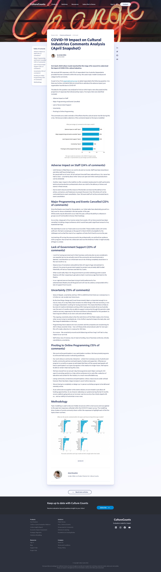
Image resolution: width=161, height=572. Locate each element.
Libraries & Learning (63, 530)
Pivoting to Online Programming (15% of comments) (39, 77)
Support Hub (33, 548)
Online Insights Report (36, 527)
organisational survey (70, 81)
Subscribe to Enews (89, 4)
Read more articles (81, 492)
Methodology (38, 82)
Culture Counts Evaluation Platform (40, 524)
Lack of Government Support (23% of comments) (39, 66)
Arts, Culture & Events (64, 524)
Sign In (113, 4)
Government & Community (65, 527)
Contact (125, 4)
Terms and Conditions (64, 545)
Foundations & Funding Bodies (66, 532)
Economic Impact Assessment (38, 530)
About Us (60, 542)
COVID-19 (80, 461)
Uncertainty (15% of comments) (39, 72)
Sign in (32, 542)
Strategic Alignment (36, 532)
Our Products (34, 522)
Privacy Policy (62, 548)
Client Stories (61, 522)
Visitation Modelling (36, 535)
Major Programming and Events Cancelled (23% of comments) (40, 60)
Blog (31, 545)
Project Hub (33, 550)
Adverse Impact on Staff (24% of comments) (39, 53)
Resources (75, 4)
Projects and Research (65, 35)
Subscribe (103, 507)
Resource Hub (54, 35)
